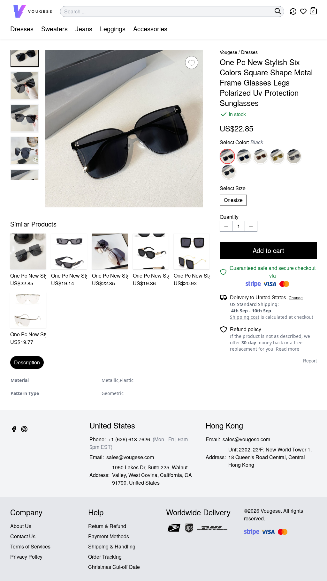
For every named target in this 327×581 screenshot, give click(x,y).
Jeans (83, 28)
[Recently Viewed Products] (293, 11)
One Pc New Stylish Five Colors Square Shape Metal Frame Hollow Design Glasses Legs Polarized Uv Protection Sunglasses (28, 275)
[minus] (226, 226)
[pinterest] (24, 432)
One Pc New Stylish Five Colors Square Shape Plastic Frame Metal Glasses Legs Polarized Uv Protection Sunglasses (191, 275)
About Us (20, 526)
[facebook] (14, 432)
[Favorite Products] (303, 11)
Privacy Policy (26, 556)
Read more (287, 349)
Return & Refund (107, 526)
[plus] (251, 226)
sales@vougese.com (130, 457)
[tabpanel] (107, 387)
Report (310, 360)
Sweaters (54, 28)
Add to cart (268, 250)
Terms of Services (30, 546)
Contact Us (22, 536)
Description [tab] (27, 362)
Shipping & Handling (111, 546)
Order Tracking (105, 556)
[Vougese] (32, 11)
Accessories (150, 28)
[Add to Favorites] (191, 62)
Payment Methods (108, 536)
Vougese (228, 52)
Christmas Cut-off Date (114, 566)
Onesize (233, 200)
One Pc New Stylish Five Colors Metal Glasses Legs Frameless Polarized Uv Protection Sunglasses (28, 334)
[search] (278, 11)
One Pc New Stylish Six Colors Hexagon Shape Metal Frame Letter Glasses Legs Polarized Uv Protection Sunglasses (110, 275)
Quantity (229, 216)
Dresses (22, 28)
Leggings (112, 28)
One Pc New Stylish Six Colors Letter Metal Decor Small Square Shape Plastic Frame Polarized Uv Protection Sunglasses (69, 275)
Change (296, 297)
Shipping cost (244, 317)
